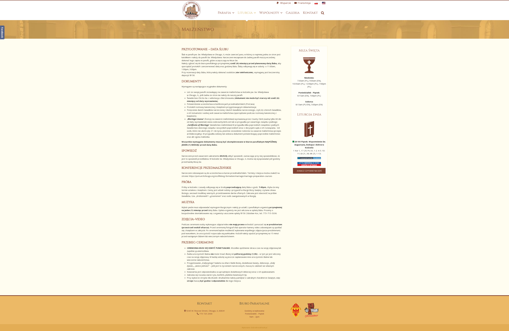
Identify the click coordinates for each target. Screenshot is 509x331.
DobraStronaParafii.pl (259, 327)
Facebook (2, 32)
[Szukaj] (322, 12)
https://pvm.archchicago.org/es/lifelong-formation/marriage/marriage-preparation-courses (230, 176)
